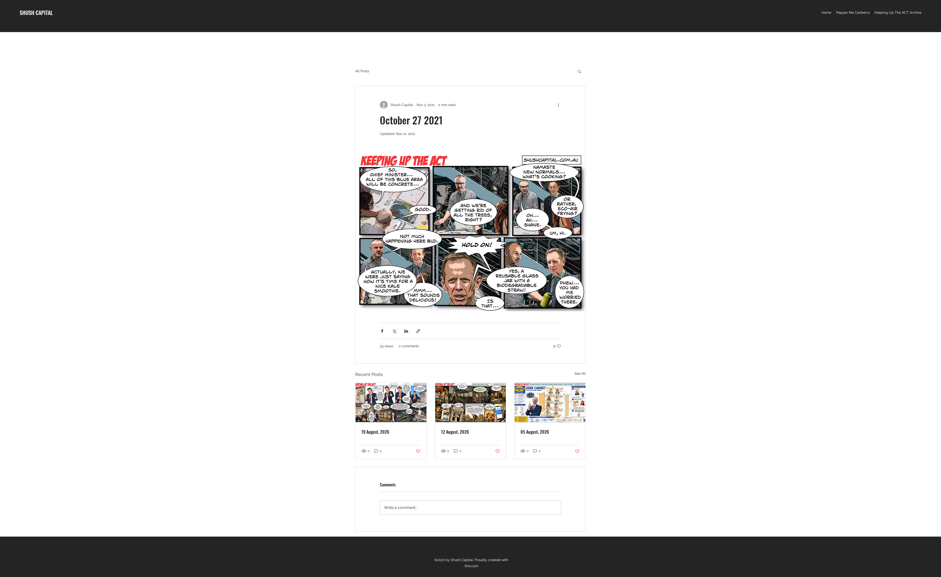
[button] (579, 71)
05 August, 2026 (534, 432)
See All (580, 373)
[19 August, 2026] (391, 402)
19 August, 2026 (375, 432)
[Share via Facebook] (382, 331)
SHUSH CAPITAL (36, 12)
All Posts (362, 71)
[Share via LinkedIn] (406, 331)
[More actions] (558, 105)
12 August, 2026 (455, 432)
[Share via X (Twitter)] (394, 331)
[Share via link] (418, 331)
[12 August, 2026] (470, 402)
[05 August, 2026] (550, 402)
